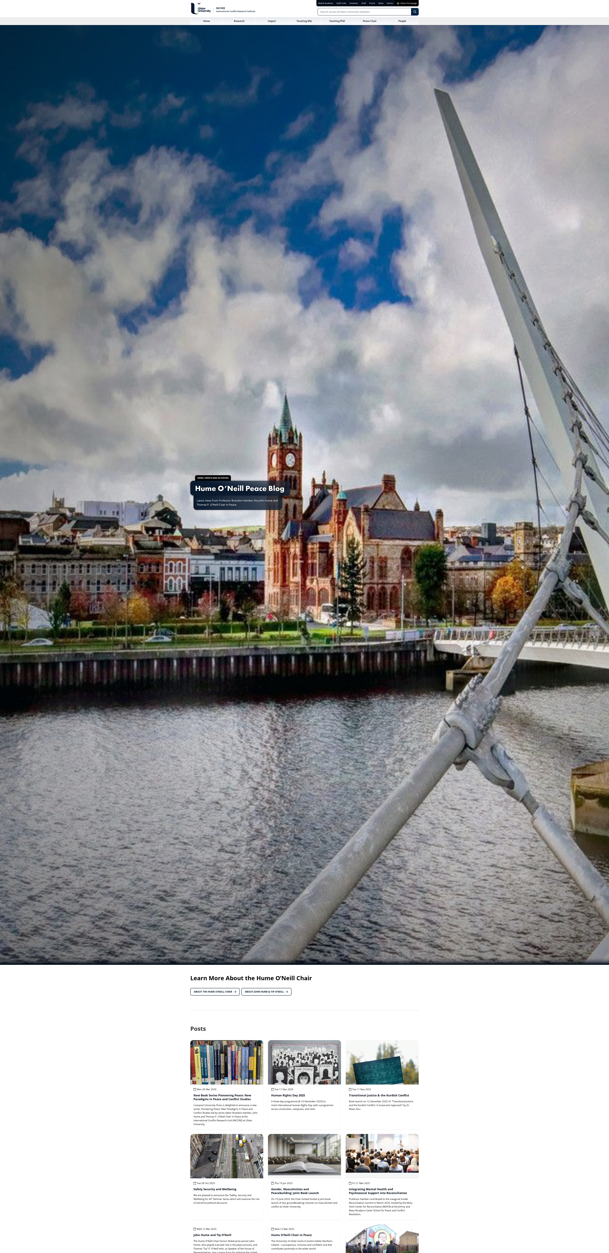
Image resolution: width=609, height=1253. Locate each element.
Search (415, 12)
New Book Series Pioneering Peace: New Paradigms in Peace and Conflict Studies (222, 1097)
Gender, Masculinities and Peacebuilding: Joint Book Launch (295, 1191)
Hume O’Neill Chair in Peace (291, 1235)
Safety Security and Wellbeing (214, 1189)
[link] (226, 1084)
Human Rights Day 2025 (288, 1095)
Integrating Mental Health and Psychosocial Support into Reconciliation (378, 1191)
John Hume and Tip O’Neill (212, 1235)
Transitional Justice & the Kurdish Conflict (379, 1095)
